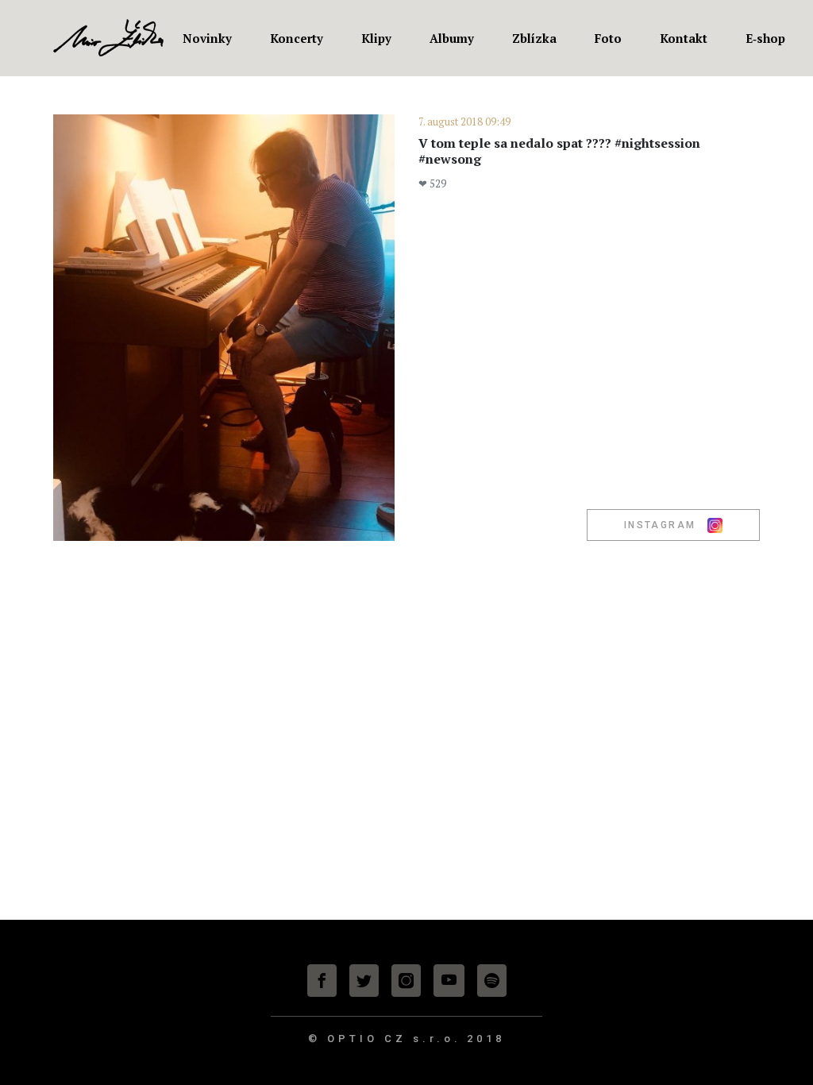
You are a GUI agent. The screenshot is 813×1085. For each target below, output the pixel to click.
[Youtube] (448, 980)
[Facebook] (322, 980)
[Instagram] (406, 980)
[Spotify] (492, 980)
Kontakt (683, 38)
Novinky (207, 38)
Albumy (452, 38)
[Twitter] (364, 980)
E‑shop (765, 38)
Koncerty (296, 38)
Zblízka (534, 38)
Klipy (376, 38)
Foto (608, 38)
